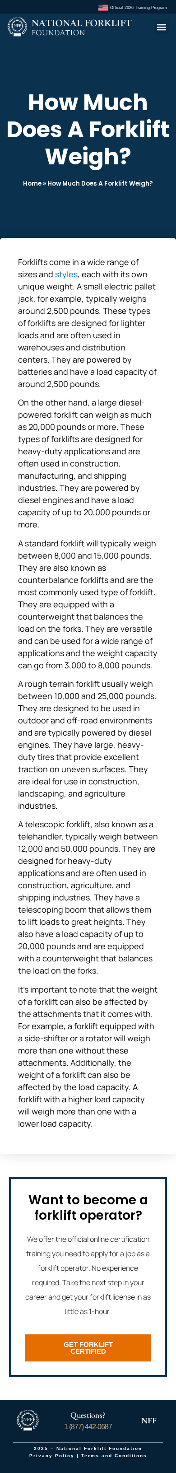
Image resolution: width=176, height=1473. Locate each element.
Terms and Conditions (114, 1455)
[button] (161, 26)
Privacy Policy (51, 1455)
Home (32, 183)
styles (66, 274)
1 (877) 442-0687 (88, 1427)
